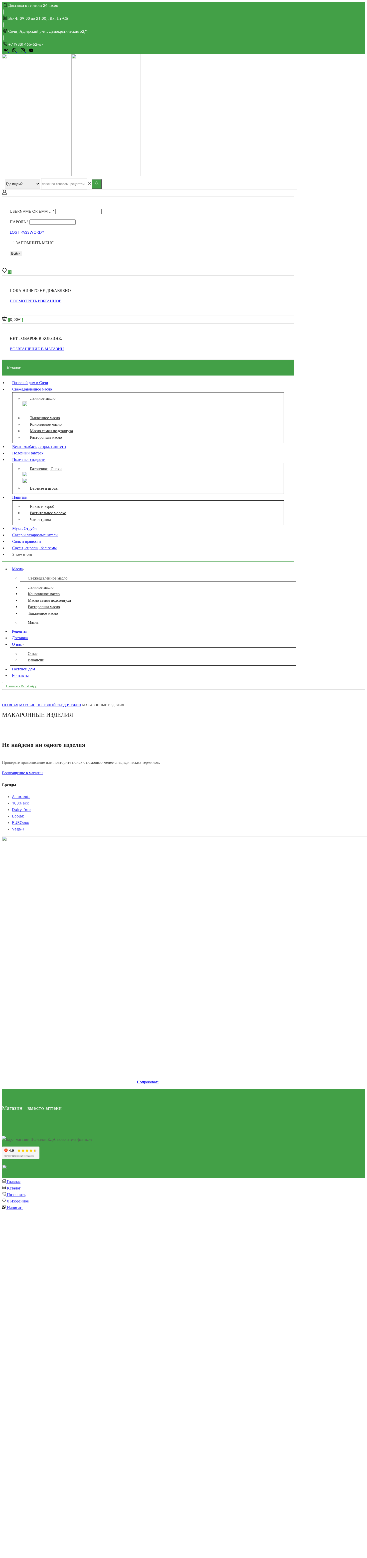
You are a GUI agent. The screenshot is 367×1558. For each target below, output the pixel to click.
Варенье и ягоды (44, 487)
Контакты (20, 675)
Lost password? (27, 232)
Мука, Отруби (24, 528)
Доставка (20, 637)
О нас (17, 644)
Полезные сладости (28, 459)
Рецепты (19, 631)
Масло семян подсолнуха (51, 430)
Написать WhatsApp (21, 686)
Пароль (19, 221)
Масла (17, 568)
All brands (21, 796)
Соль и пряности (26, 541)
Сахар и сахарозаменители (35, 534)
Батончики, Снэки (46, 468)
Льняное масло (42, 398)
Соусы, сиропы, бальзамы (34, 547)
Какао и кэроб (42, 506)
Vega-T (18, 828)
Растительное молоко (48, 512)
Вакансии (36, 659)
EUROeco (20, 822)
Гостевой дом (23, 668)
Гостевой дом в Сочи (30, 382)
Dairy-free (21, 809)
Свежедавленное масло (32, 389)
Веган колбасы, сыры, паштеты (39, 446)
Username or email (32, 211)
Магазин (27, 705)
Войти (15, 253)
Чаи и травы (40, 519)
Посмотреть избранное (35, 300)
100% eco (20, 802)
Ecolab (18, 815)
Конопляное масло (46, 424)
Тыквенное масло (45, 417)
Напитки (19, 497)
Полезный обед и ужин (58, 705)
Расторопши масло (46, 437)
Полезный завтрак (27, 452)
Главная (10, 705)
